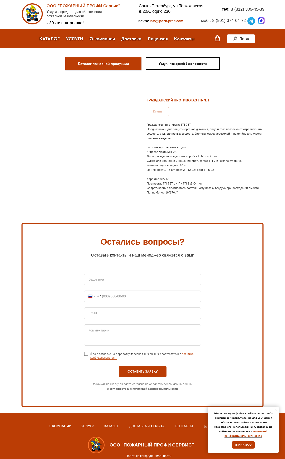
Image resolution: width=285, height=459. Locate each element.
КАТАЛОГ (49, 38)
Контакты (184, 38)
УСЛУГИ (74, 38)
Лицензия (158, 38)
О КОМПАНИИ (60, 426)
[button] (217, 38)
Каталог (111, 426)
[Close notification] (276, 410)
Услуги (87, 426)
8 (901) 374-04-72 (229, 20)
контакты (184, 426)
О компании (102, 38)
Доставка (131, 38)
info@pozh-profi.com (166, 21)
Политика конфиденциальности (148, 456)
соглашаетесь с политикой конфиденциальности (144, 389)
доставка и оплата (147, 426)
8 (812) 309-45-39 (247, 9)
